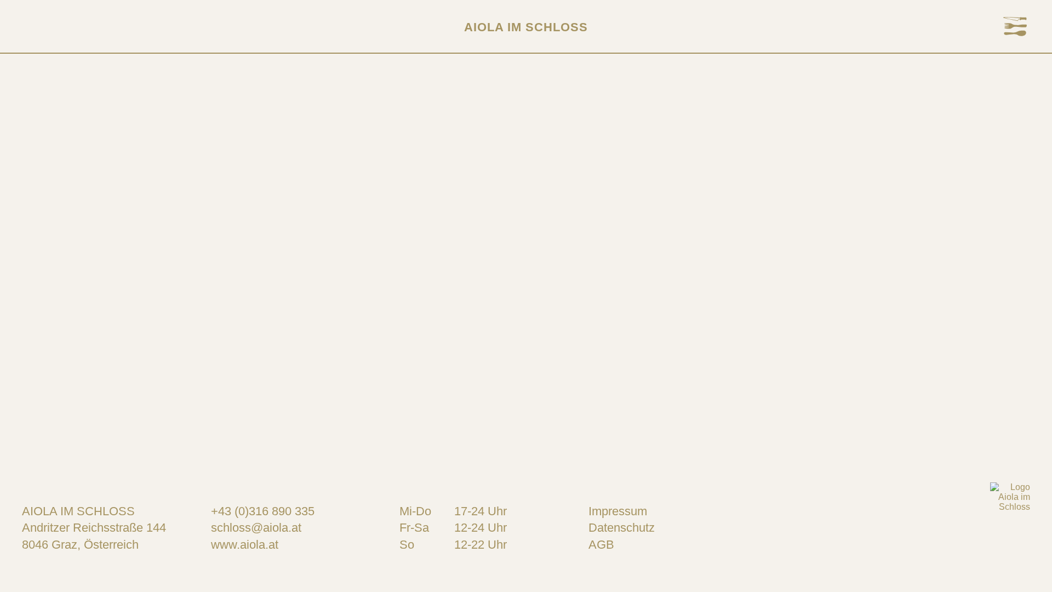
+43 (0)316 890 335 (263, 511)
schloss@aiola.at (256, 527)
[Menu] (1015, 27)
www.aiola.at (244, 544)
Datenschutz (621, 527)
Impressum (617, 511)
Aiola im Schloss (526, 27)
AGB (601, 544)
